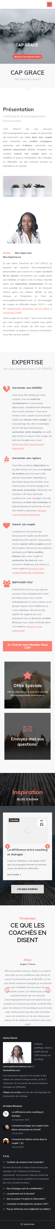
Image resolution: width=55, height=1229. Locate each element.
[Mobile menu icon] (49, 4)
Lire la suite (13, 874)
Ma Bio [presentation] (7, 252)
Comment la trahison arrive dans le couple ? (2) (29, 1141)
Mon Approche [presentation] (23, 252)
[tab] (7, 253)
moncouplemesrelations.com (17, 1066)
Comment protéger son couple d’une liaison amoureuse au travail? (30, 1127)
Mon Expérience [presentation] (12, 256)
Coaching (14, 820)
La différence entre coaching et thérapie (27, 852)
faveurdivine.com (11, 1070)
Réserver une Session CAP (26, 57)
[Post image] (6, 1114)
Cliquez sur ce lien (12, 1092)
